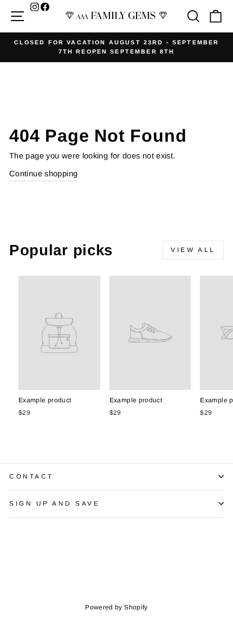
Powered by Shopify (116, 607)
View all (193, 250)
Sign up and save (54, 503)
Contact (31, 476)
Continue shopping (43, 173)
